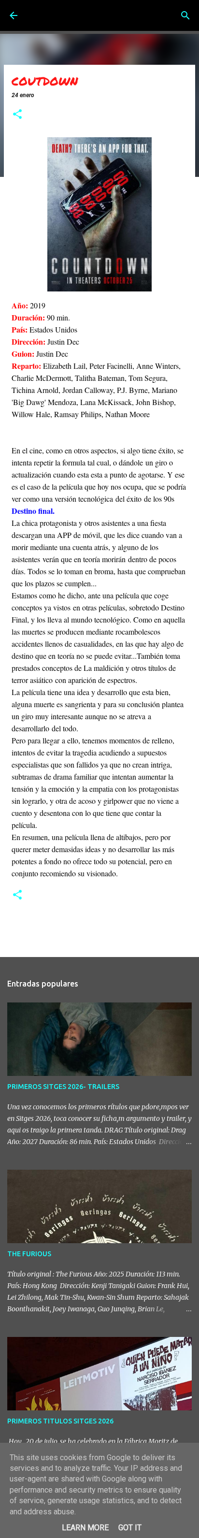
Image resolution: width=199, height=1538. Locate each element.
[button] (17, 115)
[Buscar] (185, 15)
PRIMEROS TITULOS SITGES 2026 (60, 1421)
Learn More (85, 1527)
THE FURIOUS (29, 1254)
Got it (130, 1527)
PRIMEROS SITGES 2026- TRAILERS (63, 1086)
